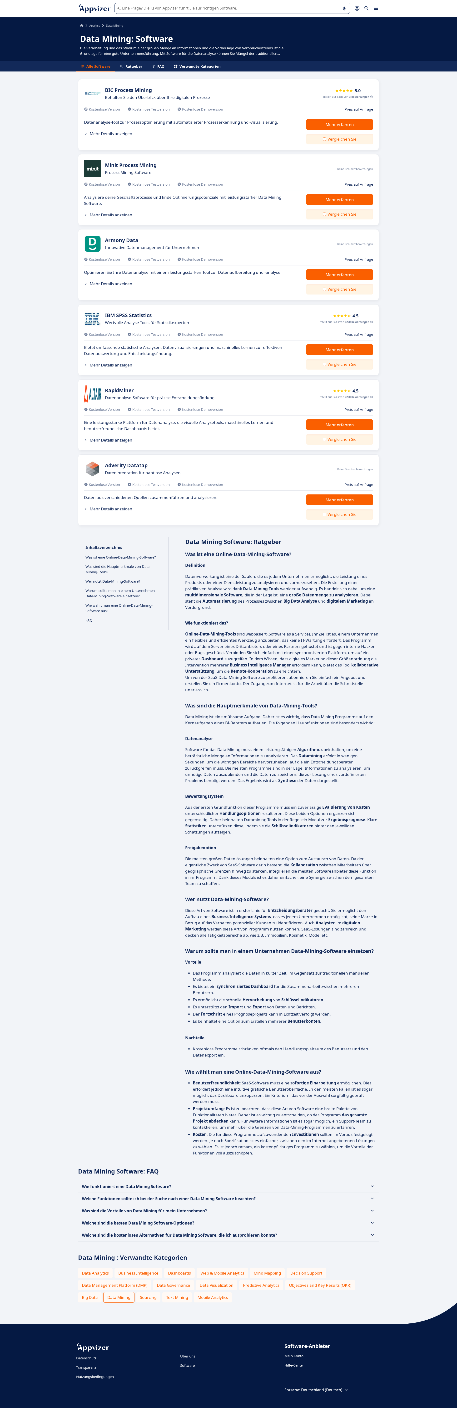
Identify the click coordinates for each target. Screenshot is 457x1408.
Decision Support (306, 1273)
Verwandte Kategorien (200, 66)
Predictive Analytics (261, 1285)
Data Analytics (95, 1273)
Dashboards (179, 1273)
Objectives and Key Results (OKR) (320, 1285)
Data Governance (173, 1285)
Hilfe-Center (294, 1365)
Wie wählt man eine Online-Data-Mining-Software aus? (119, 608)
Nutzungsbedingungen (95, 1376)
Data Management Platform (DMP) (114, 1285)
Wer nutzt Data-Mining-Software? (112, 581)
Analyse (94, 25)
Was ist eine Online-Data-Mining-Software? (120, 557)
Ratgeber (133, 66)
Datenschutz (86, 1358)
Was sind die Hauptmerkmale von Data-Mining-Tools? (118, 569)
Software (187, 1365)
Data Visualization (216, 1285)
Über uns (187, 1356)
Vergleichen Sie (342, 139)
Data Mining (118, 1297)
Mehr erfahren (340, 124)
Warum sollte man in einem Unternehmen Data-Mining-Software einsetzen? (120, 593)
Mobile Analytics (213, 1297)
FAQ (160, 66)
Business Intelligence (138, 1273)
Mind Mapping (267, 1273)
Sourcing (148, 1297)
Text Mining (177, 1297)
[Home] (82, 25)
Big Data (90, 1297)
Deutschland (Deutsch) (321, 1390)
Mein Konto (293, 1355)
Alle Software (98, 66)
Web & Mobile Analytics (222, 1273)
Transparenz (86, 1367)
